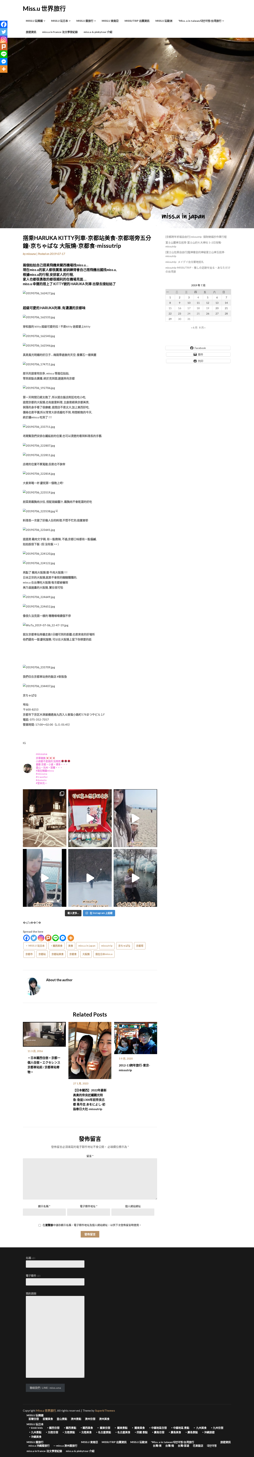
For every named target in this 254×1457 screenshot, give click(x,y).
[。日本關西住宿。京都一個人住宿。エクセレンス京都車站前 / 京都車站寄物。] (44, 1033)
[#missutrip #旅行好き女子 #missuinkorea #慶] (135, 878)
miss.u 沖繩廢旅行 (39, 1445)
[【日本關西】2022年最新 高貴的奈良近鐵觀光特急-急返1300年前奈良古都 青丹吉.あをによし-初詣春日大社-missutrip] (89, 1049)
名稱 (30, 1257)
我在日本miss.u (103, 954)
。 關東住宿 (103, 1427)
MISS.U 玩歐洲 (163, 20)
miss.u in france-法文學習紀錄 (60, 31)
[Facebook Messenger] (63, 938)
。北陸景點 (68, 1432)
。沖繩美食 (34, 1436)
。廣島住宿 (157, 1432)
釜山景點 (62, 1419)
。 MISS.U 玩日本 (35, 945)
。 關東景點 (121, 1427)
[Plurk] (48, 938)
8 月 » (202, 327)
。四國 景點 (141, 1432)
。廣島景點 (191, 1432)
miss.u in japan (86, 945)
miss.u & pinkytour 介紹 (98, 31)
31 (188, 318)
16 (179, 308)
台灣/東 (157, 1445)
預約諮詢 (31, 1293)
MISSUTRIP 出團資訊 (137, 20)
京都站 (42, 954)
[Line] (55, 938)
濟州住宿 (90, 1419)
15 (170, 308)
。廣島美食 (174, 1432)
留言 (90, 1156)
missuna (31, 253)
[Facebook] (26, 938)
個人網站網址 (133, 1206)
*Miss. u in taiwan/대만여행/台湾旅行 (199, 20)
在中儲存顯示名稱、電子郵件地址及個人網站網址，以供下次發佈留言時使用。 (92, 1225)
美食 (70, 945)
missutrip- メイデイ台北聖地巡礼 (184, 261)
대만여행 (212, 1445)
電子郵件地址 (88, 1206)
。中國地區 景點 (180, 1427)
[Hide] (1, 76)
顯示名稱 (44, 1206)
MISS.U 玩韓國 (34, 20)
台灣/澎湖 (183, 1445)
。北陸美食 (85, 1432)
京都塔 (139, 945)
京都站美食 (58, 954)
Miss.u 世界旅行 (44, 8)
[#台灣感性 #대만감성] (44, 818)
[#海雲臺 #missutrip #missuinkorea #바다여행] (135, 818)
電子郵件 (33, 1275)
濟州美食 (104, 1419)
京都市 (29, 954)
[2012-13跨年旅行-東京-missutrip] (135, 1036)
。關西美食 (56, 945)
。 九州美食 (200, 1427)
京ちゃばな (124, 945)
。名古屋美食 (122, 1432)
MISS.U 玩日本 (59, 20)
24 (188, 313)
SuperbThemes (105, 1410)
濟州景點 (76, 1419)
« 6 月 (194, 327)
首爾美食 (48, 1419)
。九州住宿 (216, 1427)
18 (198, 308)
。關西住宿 (53, 1427)
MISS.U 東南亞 (110, 20)
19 (207, 308)
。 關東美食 (138, 1427)
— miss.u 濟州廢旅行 (65, 1445)
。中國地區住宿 (158, 1427)
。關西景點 (69, 1427)
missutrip (106, 945)
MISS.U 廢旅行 (84, 20)
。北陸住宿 (51, 1432)
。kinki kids (35, 1427)
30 (179, 318)
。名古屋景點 (103, 1432)
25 (198, 313)
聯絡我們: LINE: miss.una (45, 1387)
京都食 (73, 954)
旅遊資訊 (31, 31)
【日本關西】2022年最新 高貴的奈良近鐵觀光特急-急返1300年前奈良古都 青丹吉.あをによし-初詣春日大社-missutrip (90, 1099)
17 (188, 308)
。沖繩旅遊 (208, 1432)
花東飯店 (198, 1445)
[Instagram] (41, 938)
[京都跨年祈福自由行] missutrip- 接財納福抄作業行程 (196, 236)
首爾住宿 (33, 1419)
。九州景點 (34, 1432)
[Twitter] (33, 938)
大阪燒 (86, 954)
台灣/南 (169, 1445)
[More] (70, 938)
